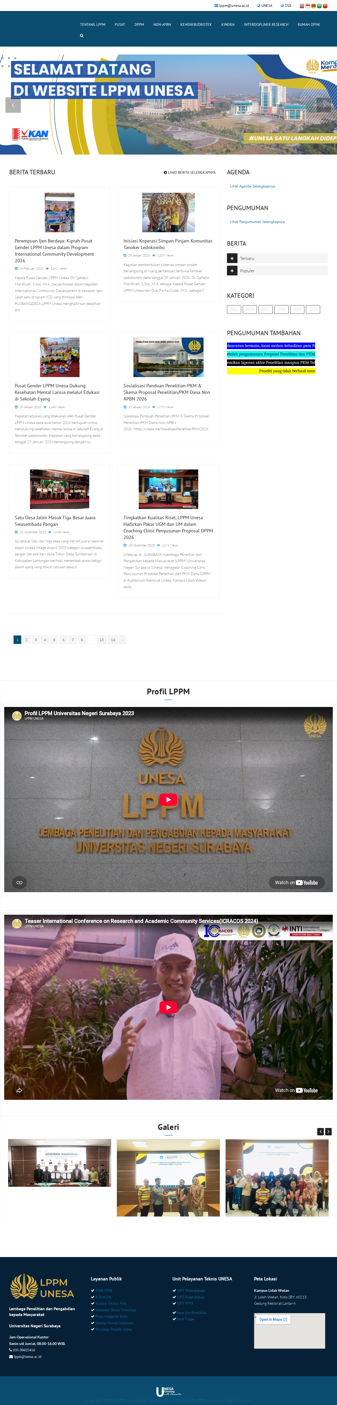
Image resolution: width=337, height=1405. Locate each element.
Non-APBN (162, 24)
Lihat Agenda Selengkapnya (252, 186)
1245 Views (61, 532)
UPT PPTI (185, 1303)
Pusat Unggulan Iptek (112, 1316)
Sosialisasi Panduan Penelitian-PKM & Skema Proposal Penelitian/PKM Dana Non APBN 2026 (166, 392)
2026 (313, 309)
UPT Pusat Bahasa (191, 1297)
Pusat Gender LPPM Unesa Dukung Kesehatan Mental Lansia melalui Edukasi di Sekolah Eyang (57, 392)
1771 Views (165, 407)
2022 (234, 309)
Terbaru (247, 258)
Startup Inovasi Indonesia (114, 1323)
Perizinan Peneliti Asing (114, 1329)
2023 (250, 309)
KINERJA (228, 24)
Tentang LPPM (92, 24)
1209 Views (165, 255)
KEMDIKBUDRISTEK (196, 24)
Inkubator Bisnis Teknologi (116, 1310)
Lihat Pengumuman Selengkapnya (257, 221)
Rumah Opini (309, 24)
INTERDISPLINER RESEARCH (266, 24)
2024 (281, 309)
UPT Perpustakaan (191, 1290)
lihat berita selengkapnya (191, 172)
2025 (297, 309)
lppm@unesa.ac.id (234, 5)
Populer (247, 270)
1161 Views (59, 268)
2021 (265, 309)
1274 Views (170, 545)
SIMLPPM (104, 1290)
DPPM (139, 24)
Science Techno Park (111, 1303)
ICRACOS (103, 1297)
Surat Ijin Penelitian (191, 1312)
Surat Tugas (185, 1319)
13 (102, 639)
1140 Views (56, 407)
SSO (288, 5)
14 (113, 639)
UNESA (266, 5)
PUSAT (120, 24)
